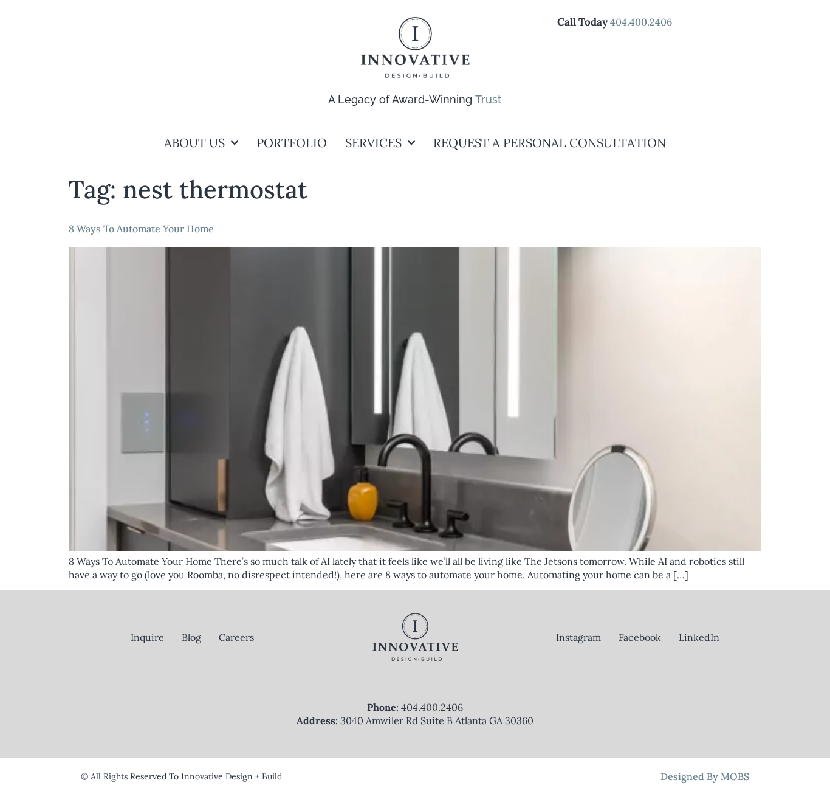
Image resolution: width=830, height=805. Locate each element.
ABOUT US (194, 142)
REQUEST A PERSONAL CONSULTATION (549, 142)
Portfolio (291, 142)
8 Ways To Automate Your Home (141, 229)
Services (373, 142)
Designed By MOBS (704, 776)
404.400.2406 (641, 22)
